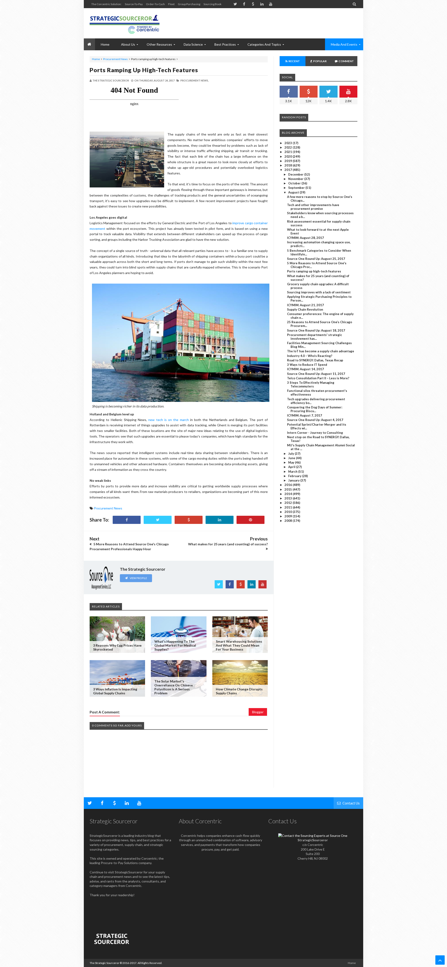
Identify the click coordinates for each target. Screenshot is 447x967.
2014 (288, 494)
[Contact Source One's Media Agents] (312, 836)
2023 (288, 143)
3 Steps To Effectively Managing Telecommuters (310, 384)
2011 (288, 507)
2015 (288, 489)
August (294, 192)
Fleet (171, 4)
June (292, 458)
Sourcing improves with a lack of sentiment (319, 292)
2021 (288, 152)
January (294, 480)
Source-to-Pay (134, 4)
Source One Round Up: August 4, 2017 (315, 420)
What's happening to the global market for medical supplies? (175, 645)
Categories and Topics (264, 44)
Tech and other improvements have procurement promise (313, 206)
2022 (288, 147)
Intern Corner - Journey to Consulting (315, 432)
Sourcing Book (212, 4)
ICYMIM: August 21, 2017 (305, 305)
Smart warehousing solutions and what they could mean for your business (239, 645)
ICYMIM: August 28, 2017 (305, 238)
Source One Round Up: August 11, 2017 (316, 374)
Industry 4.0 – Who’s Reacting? (309, 356)
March (293, 471)
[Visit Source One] (189, 520)
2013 (288, 498)
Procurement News (115, 59)
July (291, 453)
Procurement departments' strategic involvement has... (314, 336)
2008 (288, 521)
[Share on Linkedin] (220, 520)
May (291, 462)
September (296, 188)
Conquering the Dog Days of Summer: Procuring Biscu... (314, 409)
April (292, 467)
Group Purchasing (189, 4)
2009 (288, 516)
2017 (288, 170)
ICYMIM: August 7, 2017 (304, 415)
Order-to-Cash (155, 4)
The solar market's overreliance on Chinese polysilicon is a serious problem (173, 687)
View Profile (138, 578)
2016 (288, 485)
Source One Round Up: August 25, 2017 (316, 259)
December (296, 174)
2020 (288, 156)
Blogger (258, 712)
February (295, 476)
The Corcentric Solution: (106, 4)
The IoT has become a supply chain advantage (320, 351)
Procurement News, (194, 80)
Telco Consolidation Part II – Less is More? (318, 378)
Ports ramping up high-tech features (144, 69)
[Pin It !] (250, 520)
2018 (288, 165)
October (294, 183)
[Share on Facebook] (127, 520)
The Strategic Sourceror (104, 963)
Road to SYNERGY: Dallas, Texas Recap (315, 360)
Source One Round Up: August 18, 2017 (316, 330)
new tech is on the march (168, 420)
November (296, 179)
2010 (288, 512)
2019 (288, 161)
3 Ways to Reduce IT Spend (307, 364)
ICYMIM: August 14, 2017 (305, 369)
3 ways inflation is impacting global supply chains (115, 691)
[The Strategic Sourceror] (124, 23)
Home (96, 59)
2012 (288, 503)
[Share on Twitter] (158, 520)
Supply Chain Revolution (305, 309)
